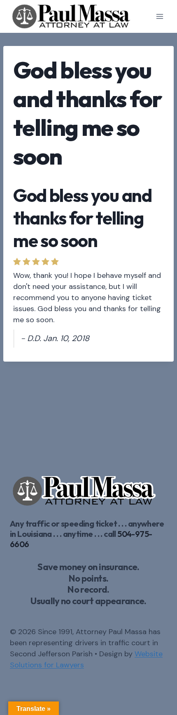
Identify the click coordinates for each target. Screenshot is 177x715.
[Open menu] (159, 16)
